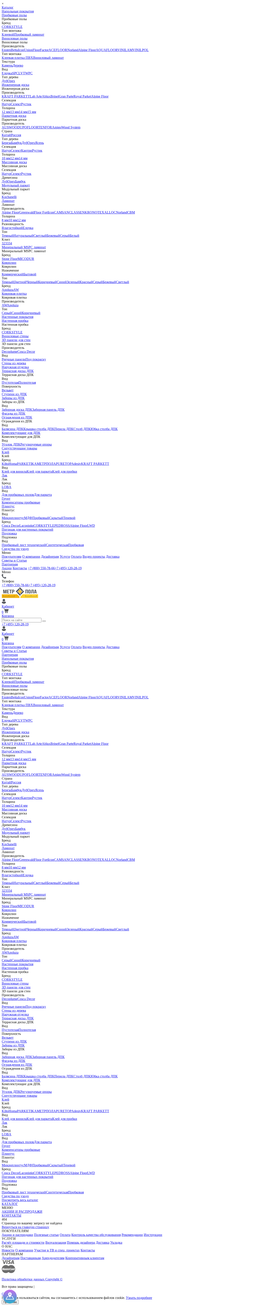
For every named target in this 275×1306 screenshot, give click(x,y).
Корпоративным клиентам (84, 1258)
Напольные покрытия (18, 11)
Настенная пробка (15, 320)
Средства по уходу (15, 549)
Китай (6, 135)
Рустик (26, 104)
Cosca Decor (26, 351)
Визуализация (55, 1242)
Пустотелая (10, 382)
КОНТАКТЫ (11, 1215)
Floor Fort (41, 212)
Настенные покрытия (17, 317)
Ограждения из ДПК (17, 417)
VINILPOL (141, 50)
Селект (16, 104)
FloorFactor (41, 50)
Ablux (46, 96)
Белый (74, 235)
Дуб (5, 81)
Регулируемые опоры (36, 444)
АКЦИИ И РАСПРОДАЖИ (22, 1211)
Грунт (6, 498)
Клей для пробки (64, 471)
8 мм (5, 220)
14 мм (23, 112)
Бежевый (53, 235)
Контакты (20, 568)
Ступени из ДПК (14, 394)
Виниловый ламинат (48, 58)
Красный (86, 282)
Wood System (70, 127)
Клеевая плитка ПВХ (17, 58)
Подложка (9, 533)
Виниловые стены (15, 336)
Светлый (40, 235)
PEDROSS (62, 525)
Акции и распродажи (17, 1235)
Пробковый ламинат (29, 34)
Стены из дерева (14, 363)
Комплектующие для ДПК (21, 433)
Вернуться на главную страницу (25, 1227)
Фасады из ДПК (13, 413)
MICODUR (26, 259)
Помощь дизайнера (81, 1242)
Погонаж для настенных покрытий (27, 529)
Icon (21, 50)
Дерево (18, 65)
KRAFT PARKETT (16, 96)
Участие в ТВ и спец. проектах (57, 1250)
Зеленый (73, 282)
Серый (65, 235)
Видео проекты (93, 556)
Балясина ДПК (12, 429)
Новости (8, 1250)
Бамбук (16, 143)
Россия (16, 135)
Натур (6, 104)
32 (3, 243)
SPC (15, 73)
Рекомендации (132, 1235)
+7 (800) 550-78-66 (41, 568)
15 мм (32, 112)
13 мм (14, 112)
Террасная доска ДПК (18, 371)
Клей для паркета (39, 471)
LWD (91, 525)
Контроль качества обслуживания (96, 1235)
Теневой (69, 518)
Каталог (8, 7)
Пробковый (40, 518)
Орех (11, 81)
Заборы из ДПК (13, 398)
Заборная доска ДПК (17, 409)
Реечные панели (14, 359)
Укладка (116, 1242)
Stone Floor (10, 259)
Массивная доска (14, 162)
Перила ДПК (63, 429)
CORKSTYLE (12, 27)
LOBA (6, 487)
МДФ (28, 518)
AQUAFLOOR (107, 50)
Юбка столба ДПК (104, 429)
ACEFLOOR (58, 50)
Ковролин (9, 262)
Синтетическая (57, 545)
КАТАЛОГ (10, 1204)
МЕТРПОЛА (46, 464)
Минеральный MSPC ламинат (24, 247)
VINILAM (125, 50)
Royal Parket (82, 96)
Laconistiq (26, 525)
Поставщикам (30, 1258)
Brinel (54, 96)
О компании (31, 556)
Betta (14, 50)
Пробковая (76, 545)
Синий (62, 282)
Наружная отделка (15, 367)
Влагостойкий (12, 228)
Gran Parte (66, 96)
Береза (6, 143)
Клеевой (8, 34)
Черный (32, 282)
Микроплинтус (13, 518)
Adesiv (76, 464)
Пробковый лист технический (24, 545)
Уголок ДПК (11, 444)
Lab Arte (36, 96)
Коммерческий (12, 274)
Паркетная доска (14, 116)
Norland (72, 50)
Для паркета (43, 494)
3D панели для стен (16, 340)
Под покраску (36, 359)
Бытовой (29, 274)
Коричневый (47, 282)
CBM (131, 212)
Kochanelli (9, 197)
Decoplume (9, 351)
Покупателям (11, 556)
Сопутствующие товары (19, 448)
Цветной (20, 282)
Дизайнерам (50, 556)
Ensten (6, 50)
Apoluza (7, 290)
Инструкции (153, 1235)
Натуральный (24, 235)
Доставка (112, 556)
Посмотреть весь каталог (20, 1200)
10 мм (6, 158)
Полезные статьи (46, 1235)
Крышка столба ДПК (38, 429)
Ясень (39, 143)
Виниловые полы (15, 38)
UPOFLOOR (29, 127)
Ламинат (8, 201)
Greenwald (26, 212)
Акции (7, 568)
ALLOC (110, 212)
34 (10, 243)
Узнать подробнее (139, 1298)
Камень (7, 65)
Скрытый (56, 518)
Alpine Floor (87, 50)
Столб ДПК (82, 429)
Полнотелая (27, 382)
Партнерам (10, 564)
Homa (13, 464)
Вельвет (8, 390)
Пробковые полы (14, 15)
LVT (21, 73)
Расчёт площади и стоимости (23, 1242)
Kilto (5, 464)
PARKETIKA (27, 464)
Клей (5, 452)
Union (28, 50)
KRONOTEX (94, 212)
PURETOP (63, 464)
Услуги (65, 556)
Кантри (26, 150)
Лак (4, 475)
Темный (8, 235)
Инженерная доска (15, 85)
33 (7, 243)
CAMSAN (61, 212)
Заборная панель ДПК (48, 409)
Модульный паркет (16, 185)
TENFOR (45, 127)
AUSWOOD (11, 127)
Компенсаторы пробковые (21, 502)
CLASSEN (77, 212)
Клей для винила (14, 471)
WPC (29, 73)
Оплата (76, 556)
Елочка (7, 73)
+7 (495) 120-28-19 (68, 568)
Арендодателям (53, 1258)
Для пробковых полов (18, 494)
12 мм (6, 112)
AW (16, 290)
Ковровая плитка (14, 293)
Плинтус (8, 506)
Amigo (56, 127)
